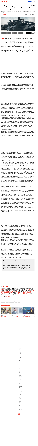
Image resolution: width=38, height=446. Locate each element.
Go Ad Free (19, 361)
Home (20, 348)
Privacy (20, 353)
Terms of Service (20, 356)
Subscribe (30, 1)
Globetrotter (2, 289)
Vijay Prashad (4, 14)
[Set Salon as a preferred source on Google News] (28, 33)
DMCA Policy (19, 414)
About (20, 349)
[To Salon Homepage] (4, 1)
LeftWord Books (28, 289)
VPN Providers (19, 411)
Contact (20, 352)
